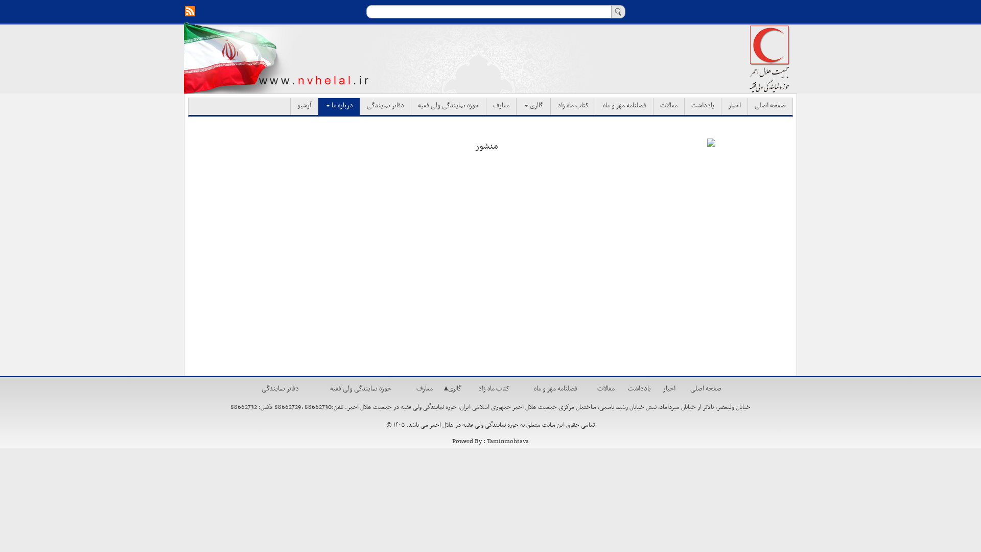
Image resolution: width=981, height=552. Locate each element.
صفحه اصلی (770, 105)
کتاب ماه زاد (573, 105)
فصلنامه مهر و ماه (624, 105)
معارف (501, 105)
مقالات (669, 105)
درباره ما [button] (341, 105)
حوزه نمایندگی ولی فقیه (448, 105)
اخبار (734, 105)
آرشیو (304, 105)
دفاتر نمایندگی (385, 105)
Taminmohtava (508, 441)
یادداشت (702, 105)
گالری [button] (536, 105)
